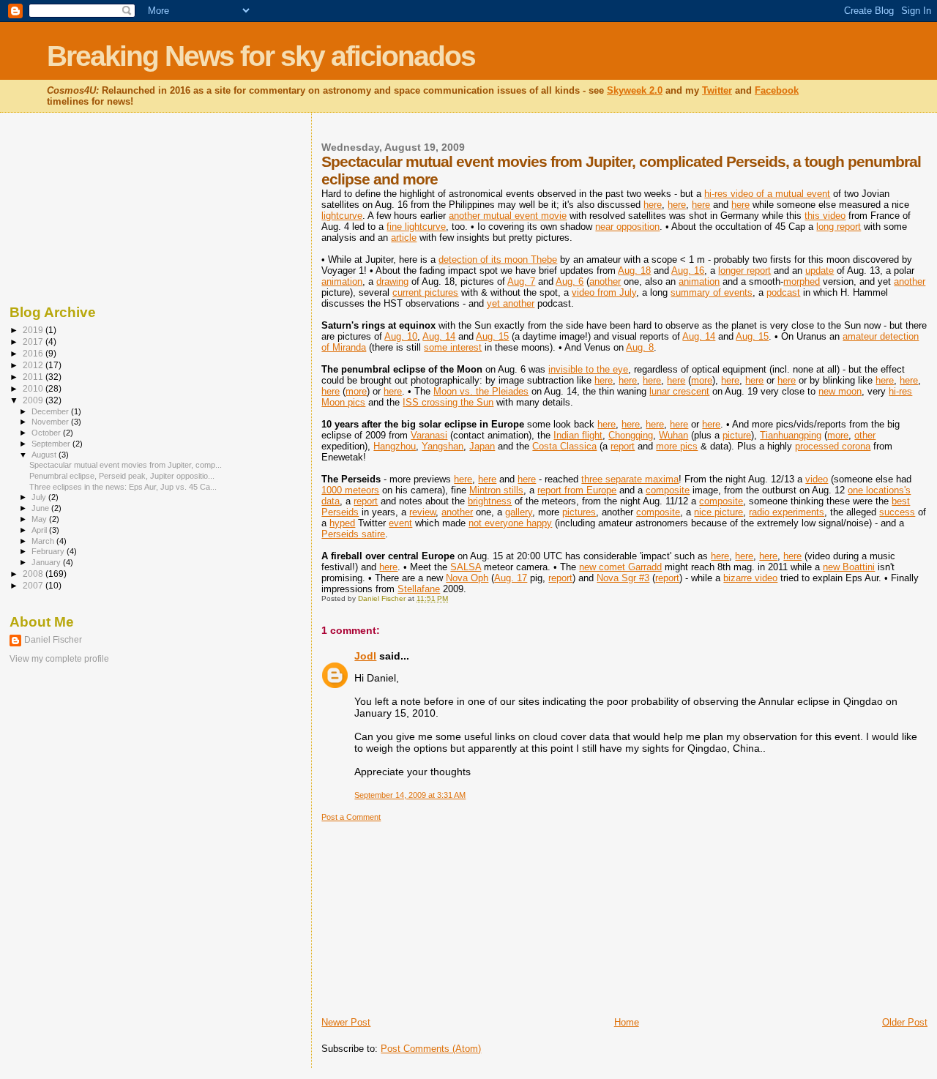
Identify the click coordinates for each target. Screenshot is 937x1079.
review (422, 512)
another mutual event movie (508, 215)
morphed (801, 281)
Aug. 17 (510, 577)
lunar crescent (679, 391)
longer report (744, 270)
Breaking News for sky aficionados (261, 56)
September (51, 443)
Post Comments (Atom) (431, 1048)
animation (341, 281)
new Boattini (849, 566)
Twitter (717, 90)
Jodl (365, 656)
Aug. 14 (438, 336)
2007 (34, 585)
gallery (518, 512)
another (605, 281)
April (40, 530)
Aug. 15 (492, 336)
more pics (677, 446)
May (40, 519)
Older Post (904, 1022)
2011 (34, 376)
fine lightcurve (416, 226)
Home (626, 1022)
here (652, 204)
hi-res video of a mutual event (767, 193)
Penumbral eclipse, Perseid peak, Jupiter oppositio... (121, 475)
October (47, 432)
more (701, 380)
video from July (604, 292)
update (819, 270)
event (400, 523)
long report (838, 226)
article (404, 237)
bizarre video (750, 577)
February (49, 551)
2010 (34, 388)
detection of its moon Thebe (497, 259)
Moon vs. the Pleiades (481, 391)
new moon (840, 391)
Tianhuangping (790, 435)
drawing (392, 281)
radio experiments (786, 512)
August (45, 454)
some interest (453, 347)
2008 (34, 573)
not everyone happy (510, 523)
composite (668, 490)
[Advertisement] (431, 913)
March (43, 541)
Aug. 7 (521, 281)
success (897, 512)
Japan (482, 446)
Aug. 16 (687, 270)
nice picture (718, 512)
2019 (34, 330)
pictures (579, 512)
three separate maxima (630, 479)
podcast (783, 292)
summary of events (712, 292)
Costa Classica (564, 446)
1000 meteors (350, 490)
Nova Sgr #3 (623, 577)
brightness (490, 501)
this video (825, 215)
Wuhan (673, 435)
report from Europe (576, 490)
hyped (342, 523)
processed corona (832, 446)
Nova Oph (467, 577)
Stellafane (418, 588)
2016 (34, 353)
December (51, 411)
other (865, 435)
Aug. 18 (634, 270)
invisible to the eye (588, 369)
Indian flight (577, 435)
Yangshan (442, 446)
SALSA (465, 566)
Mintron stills (496, 490)
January (47, 562)
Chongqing (630, 435)
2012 (34, 365)
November (51, 421)
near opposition (627, 226)
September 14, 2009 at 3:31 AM (410, 795)
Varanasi (429, 435)
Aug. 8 (640, 347)
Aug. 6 (569, 281)
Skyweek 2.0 (634, 90)
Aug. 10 (400, 336)
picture (737, 435)
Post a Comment (351, 817)
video (816, 479)
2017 (34, 341)
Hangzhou (394, 446)
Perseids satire (353, 534)
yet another (510, 303)
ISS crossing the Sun (448, 402)
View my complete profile (59, 659)
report (623, 446)
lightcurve (341, 215)
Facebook (777, 90)
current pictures (425, 292)
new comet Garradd (620, 566)
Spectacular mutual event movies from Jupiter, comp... (125, 464)
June (41, 508)
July (39, 497)
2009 (34, 400)
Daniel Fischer (53, 640)
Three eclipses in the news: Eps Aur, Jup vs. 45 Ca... (123, 486)
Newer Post (345, 1022)
